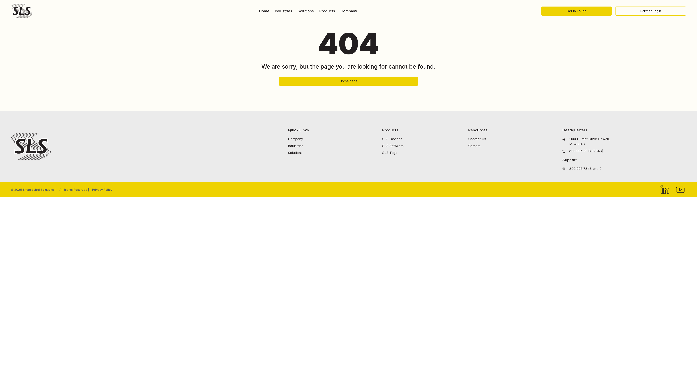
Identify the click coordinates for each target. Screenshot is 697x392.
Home (264, 11)
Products (327, 11)
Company (349, 11)
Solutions (306, 11)
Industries (283, 11)
